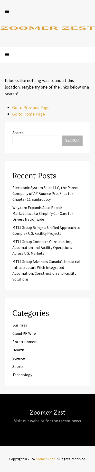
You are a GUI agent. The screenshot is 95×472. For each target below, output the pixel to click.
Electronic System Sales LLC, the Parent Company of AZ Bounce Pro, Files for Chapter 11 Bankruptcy (45, 193)
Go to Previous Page (30, 107)
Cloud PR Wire (24, 333)
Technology (22, 374)
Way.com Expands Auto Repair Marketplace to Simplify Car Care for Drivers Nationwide (42, 213)
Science (18, 358)
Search (18, 132)
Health (18, 349)
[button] (7, 11)
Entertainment (25, 341)
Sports (18, 366)
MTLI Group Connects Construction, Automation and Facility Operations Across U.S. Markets (42, 247)
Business (19, 325)
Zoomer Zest (45, 459)
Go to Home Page (28, 114)
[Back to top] (90, 467)
